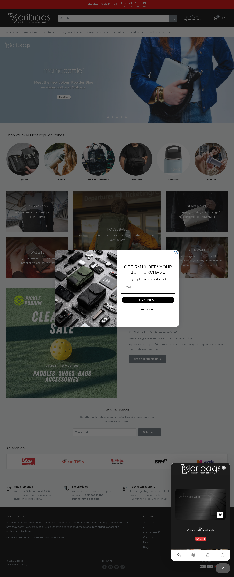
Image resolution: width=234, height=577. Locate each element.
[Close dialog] (175, 253)
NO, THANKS (148, 309)
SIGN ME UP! (148, 299)
